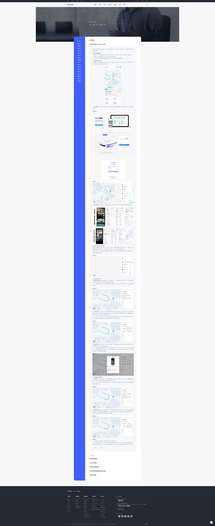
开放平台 (93, 501)
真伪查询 (85, 499)
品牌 (68, 1)
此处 (127, 49)
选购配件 (77, 503)
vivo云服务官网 (117, 106)
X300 (90, 24)
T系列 (68, 509)
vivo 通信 (102, 515)
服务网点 (85, 501)
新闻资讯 (102, 503)
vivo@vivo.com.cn (121, 509)
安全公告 (85, 511)
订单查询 (77, 505)
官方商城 (77, 499)
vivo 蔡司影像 (103, 509)
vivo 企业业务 (94, 503)
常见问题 (85, 505)
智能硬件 (68, 507)
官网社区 (82, 1)
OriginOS (72, 1)
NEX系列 (68, 511)
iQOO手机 (69, 505)
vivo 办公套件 (86, 517)
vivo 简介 (102, 499)
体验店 (77, 1)
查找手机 (85, 503)
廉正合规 (93, 505)
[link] (70, 4)
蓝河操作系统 (103, 513)
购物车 (143, 1)
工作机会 (102, 501)
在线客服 (120, 496)
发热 (105, 24)
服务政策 (85, 507)
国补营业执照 (94, 507)
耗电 (97, 24)
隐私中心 (102, 505)
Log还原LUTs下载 (87, 515)
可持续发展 (102, 507)
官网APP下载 (78, 507)
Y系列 (68, 503)
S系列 (68, 501)
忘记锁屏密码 (101, 24)
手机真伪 (93, 24)
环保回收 (85, 509)
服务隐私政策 (86, 513)
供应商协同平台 (95, 499)
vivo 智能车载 (103, 517)
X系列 (68, 499)
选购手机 (77, 501)
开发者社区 (102, 511)
